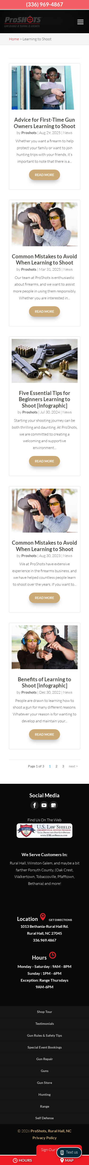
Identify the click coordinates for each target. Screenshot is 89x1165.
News (67, 132)
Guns (44, 1071)
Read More (44, 175)
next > (73, 766)
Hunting (44, 1094)
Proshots (29, 132)
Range (44, 1106)
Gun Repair (44, 1059)
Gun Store (44, 1083)
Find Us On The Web (44, 819)
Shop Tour (44, 1012)
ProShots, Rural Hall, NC (51, 1130)
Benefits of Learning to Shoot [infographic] (44, 682)
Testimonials (44, 1023)
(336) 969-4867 (44, 4)
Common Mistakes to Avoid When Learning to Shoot (44, 259)
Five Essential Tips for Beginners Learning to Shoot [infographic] (44, 399)
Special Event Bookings (45, 1047)
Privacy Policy (45, 1137)
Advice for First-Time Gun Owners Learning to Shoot (44, 122)
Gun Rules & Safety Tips (44, 1035)
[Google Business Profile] (53, 805)
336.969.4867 (44, 940)
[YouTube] (44, 805)
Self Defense (44, 1118)
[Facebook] (34, 805)
